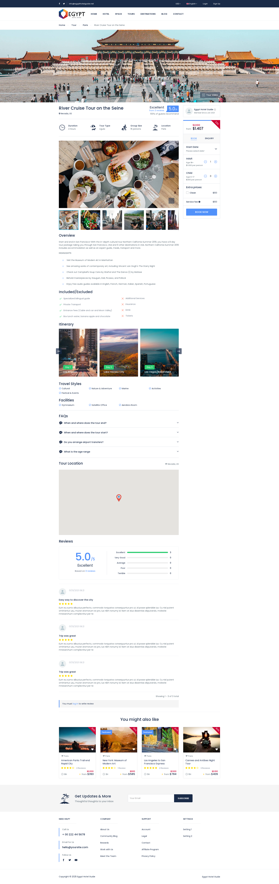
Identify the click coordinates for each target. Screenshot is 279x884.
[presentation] (59, 351)
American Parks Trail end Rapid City (75, 762)
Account (146, 829)
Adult (189, 158)
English (192, 3)
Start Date (192, 147)
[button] (171, 201)
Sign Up (216, 3)
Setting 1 (187, 829)
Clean (192, 192)
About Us (104, 829)
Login (205, 3)
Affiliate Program (150, 849)
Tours (131, 13)
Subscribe (183, 798)
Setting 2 (187, 836)
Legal (144, 836)
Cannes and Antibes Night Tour (200, 762)
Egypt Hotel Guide (203, 109)
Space (118, 13)
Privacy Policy (148, 856)
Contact (178, 13)
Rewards (104, 842)
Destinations (148, 13)
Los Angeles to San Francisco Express (154, 762)
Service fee (192, 201)
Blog (164, 13)
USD (178, 3)
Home (94, 13)
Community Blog (108, 836)
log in (75, 703)
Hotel (106, 13)
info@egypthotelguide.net (81, 3)
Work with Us (106, 849)
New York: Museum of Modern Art (115, 762)
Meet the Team (108, 856)
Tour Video (212, 94)
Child (189, 173)
